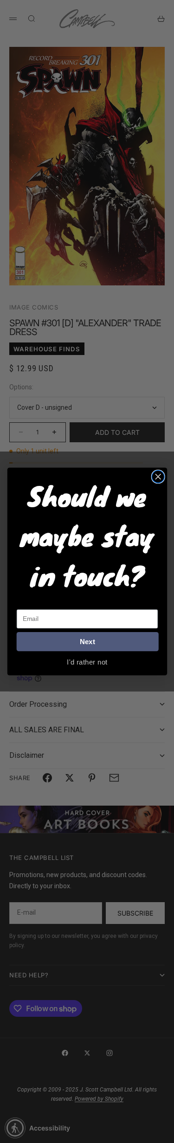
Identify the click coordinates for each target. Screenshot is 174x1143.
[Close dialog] (158, 477)
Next (87, 642)
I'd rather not (87, 662)
